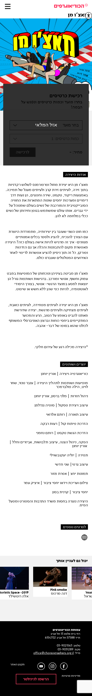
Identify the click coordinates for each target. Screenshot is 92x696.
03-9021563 (64, 645)
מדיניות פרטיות (71, 676)
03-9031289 (65, 649)
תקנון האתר (17, 664)
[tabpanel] (46, 65)
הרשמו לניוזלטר (36, 679)
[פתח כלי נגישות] (88, 15)
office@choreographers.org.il (53, 653)
